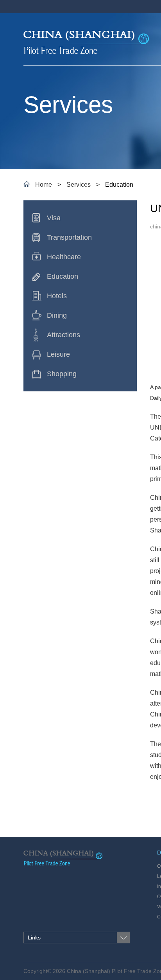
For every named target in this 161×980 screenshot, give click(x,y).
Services (78, 184)
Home (43, 184)
